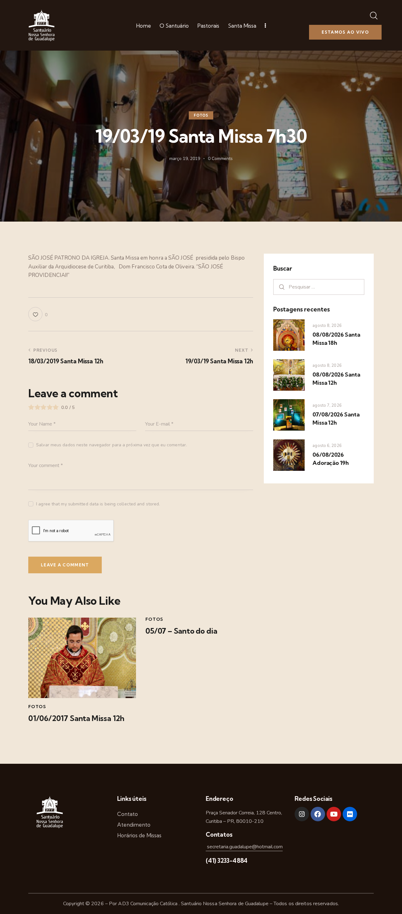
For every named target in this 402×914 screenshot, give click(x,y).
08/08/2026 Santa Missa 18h (336, 338)
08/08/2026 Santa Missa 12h (336, 378)
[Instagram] (302, 814)
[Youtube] (334, 814)
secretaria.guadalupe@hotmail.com (244, 846)
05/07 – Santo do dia (181, 631)
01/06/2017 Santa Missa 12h (76, 718)
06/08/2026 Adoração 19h (330, 458)
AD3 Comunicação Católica (148, 903)
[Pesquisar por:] (318, 286)
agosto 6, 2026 (326, 446)
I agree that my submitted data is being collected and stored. (98, 504)
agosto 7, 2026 (326, 405)
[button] (37, 314)
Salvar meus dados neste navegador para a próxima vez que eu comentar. (111, 445)
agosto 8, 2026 (326, 325)
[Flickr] (350, 814)
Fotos (201, 115)
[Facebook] (318, 814)
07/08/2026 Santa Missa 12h (335, 418)
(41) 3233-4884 (226, 860)
